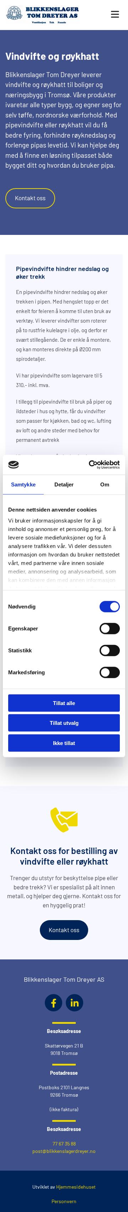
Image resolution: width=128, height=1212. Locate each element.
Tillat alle (64, 703)
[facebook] (54, 1003)
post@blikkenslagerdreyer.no (64, 1151)
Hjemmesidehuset (76, 1187)
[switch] (110, 628)
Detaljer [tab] (64, 484)
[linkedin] (74, 1003)
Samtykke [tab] (23, 484)
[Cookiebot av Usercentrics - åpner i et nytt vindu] (90, 464)
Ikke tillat (64, 743)
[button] (107, 15)
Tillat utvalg (64, 723)
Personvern (64, 1201)
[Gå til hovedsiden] (42, 14)
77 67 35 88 (64, 1144)
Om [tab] (104, 484)
